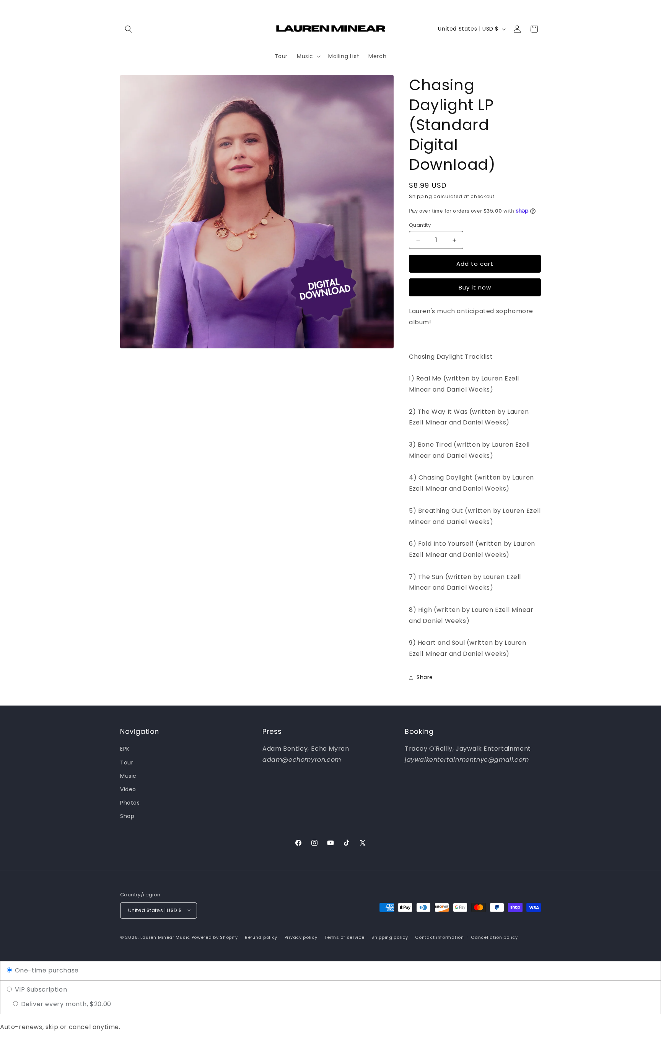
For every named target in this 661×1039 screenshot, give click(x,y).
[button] (128, 29)
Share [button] (425, 677)
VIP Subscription (40, 989)
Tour (126, 762)
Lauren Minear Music (165, 937)
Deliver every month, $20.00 (65, 1004)
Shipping (420, 196)
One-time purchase (46, 970)
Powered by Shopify (215, 937)
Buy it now (475, 287)
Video (128, 789)
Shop (127, 816)
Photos (130, 803)
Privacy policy (301, 937)
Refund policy (261, 937)
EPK (125, 749)
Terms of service (344, 937)
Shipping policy (389, 937)
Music (128, 776)
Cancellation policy (494, 937)
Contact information (439, 937)
